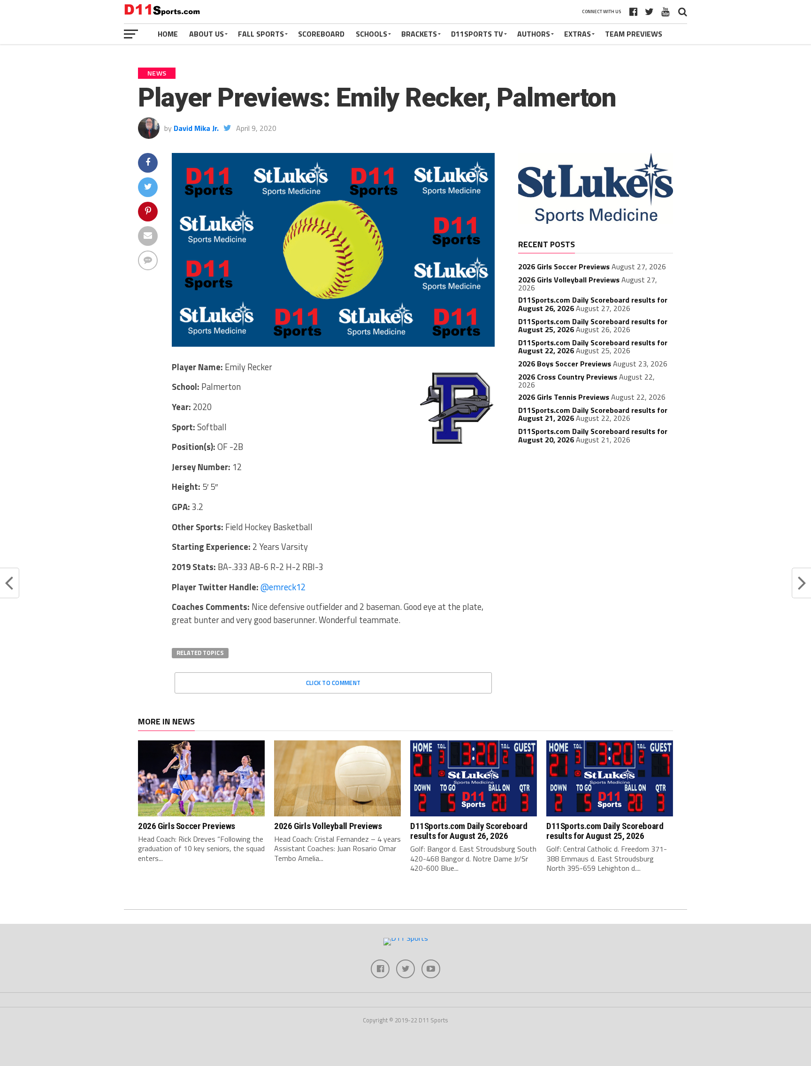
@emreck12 (283, 587)
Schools (371, 33)
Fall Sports (261, 33)
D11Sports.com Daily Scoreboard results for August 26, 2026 (468, 831)
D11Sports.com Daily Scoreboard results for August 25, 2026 (604, 831)
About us (206, 33)
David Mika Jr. (196, 128)
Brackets (419, 33)
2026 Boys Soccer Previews (564, 363)
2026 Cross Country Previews (567, 376)
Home (168, 33)
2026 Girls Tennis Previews (563, 397)
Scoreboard (321, 33)
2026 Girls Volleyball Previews (569, 279)
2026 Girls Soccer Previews (564, 266)
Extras (577, 33)
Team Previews (633, 33)
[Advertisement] (595, 521)
